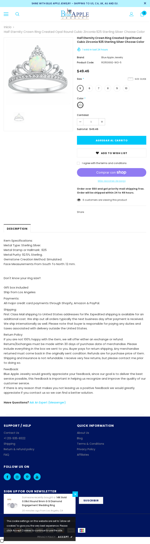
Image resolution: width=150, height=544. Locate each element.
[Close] (75, 494)
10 (126, 88)
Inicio (8, 27)
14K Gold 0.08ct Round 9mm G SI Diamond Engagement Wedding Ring (44, 501)
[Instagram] (17, 476)
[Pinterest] (27, 476)
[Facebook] (7, 476)
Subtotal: (82, 129)
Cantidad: (83, 115)
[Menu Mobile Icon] (6, 14)
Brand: (81, 57)
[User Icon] (131, 14)
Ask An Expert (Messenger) (47, 402)
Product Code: (85, 62)
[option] (38, 72)
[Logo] (75, 14)
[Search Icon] (17, 14)
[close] (145, 3)
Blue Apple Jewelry (112, 57)
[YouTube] (37, 476)
